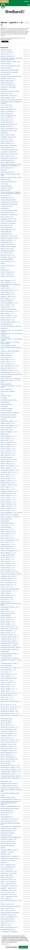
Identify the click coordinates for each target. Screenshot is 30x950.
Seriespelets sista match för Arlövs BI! (9, 204)
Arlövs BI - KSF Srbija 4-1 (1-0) (7, 143)
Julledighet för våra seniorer (7, 408)
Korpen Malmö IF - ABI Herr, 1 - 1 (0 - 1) (9, 634)
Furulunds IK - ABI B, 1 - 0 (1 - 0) (7, 544)
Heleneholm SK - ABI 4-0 (6, 395)
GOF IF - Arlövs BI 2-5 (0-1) (6, 105)
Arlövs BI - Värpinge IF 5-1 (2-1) (7, 167)
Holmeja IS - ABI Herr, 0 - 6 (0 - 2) (8, 619)
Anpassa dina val (6, 944)
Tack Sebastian (4, 328)
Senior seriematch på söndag (7, 212)
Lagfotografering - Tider (6, 781)
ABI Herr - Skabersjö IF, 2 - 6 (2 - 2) (8, 280)
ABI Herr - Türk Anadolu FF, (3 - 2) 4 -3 (9, 748)
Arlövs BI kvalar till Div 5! (6, 723)
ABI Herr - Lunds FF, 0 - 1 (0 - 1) (7, 611)
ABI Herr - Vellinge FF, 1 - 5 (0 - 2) (8, 455)
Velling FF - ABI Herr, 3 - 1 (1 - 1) (7, 676)
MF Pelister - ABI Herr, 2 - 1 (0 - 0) (8, 319)
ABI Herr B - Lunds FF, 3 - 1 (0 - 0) (8, 446)
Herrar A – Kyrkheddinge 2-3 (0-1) (8, 866)
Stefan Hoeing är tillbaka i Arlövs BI (8, 417)
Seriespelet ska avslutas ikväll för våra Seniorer (11, 76)
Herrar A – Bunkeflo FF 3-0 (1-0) (8, 921)
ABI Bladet (3, 847)
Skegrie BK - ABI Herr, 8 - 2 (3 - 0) (8, 423)
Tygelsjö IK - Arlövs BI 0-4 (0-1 (7, 82)
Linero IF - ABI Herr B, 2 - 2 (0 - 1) (8, 438)
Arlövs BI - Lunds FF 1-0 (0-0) (7, 248)
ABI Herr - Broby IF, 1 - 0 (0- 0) (7, 529)
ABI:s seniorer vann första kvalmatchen (9, 72)
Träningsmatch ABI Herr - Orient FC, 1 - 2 (9, 638)
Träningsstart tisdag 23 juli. (7, 457)
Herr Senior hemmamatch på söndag (9, 210)
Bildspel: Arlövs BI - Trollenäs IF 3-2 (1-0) (9, 154)
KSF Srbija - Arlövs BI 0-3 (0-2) (7, 122)
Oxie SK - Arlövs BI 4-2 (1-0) (7, 117)
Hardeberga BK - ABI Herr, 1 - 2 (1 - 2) (9, 578)
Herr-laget (3, 795)
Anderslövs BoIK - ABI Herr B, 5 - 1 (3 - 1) (9, 421)
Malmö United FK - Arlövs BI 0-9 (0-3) (9, 145)
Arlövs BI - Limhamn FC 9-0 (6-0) (8, 134)
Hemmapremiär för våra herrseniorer (9, 181)
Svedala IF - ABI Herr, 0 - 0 (6, 593)
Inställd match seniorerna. (6, 355)
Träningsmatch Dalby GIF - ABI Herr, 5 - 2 (9, 636)
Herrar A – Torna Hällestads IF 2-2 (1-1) (9, 916)
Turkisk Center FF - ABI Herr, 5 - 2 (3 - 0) (9, 370)
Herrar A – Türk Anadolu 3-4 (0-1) (8, 910)
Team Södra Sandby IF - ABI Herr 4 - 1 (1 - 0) (10, 322)
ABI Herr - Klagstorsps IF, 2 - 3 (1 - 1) (8, 436)
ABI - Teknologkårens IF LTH (7, 810)
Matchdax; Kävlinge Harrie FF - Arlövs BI (9, 238)
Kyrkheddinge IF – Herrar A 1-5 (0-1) (8, 890)
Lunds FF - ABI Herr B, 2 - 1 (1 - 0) (8, 497)
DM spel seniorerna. (5, 269)
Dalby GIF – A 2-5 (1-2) (6, 925)
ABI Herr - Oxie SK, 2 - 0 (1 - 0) (7, 586)
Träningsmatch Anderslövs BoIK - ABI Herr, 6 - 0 (11, 776)
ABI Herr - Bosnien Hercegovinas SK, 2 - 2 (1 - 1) (11, 693)
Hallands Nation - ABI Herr (6, 835)
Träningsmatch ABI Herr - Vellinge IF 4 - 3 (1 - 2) (11, 771)
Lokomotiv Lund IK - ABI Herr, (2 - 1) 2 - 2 (9, 727)
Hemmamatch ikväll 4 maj (6, 233)
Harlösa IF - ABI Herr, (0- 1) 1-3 (7, 754)
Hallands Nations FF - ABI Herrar (8, 832)
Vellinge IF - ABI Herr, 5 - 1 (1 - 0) (8, 691)
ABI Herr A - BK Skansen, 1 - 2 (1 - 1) (8, 495)
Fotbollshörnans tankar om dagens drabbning (11, 826)
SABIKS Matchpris (5, 208)
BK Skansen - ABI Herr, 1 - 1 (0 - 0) (8, 448)
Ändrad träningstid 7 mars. (6, 518)
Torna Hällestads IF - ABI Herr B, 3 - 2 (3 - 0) (10, 607)
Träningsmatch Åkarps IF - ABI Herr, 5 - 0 (9, 653)
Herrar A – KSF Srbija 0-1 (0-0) (7, 892)
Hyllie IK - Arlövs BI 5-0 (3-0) (7, 141)
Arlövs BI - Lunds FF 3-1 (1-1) (7, 54)
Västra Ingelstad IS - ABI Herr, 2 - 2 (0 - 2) (9, 290)
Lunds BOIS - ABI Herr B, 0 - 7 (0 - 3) (8, 493)
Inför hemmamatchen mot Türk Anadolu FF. (10, 912)
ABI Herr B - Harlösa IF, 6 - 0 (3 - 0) (8, 595)
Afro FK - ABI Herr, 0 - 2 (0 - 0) (7, 542)
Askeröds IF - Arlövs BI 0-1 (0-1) (8, 56)
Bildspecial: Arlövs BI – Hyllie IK (8, 482)
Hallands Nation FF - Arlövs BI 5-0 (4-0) (9, 214)
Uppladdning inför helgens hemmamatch (10, 589)
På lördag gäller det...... (6, 337)
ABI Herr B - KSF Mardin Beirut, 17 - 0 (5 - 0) (10, 540)
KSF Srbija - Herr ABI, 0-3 (6, 763)
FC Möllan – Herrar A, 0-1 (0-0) (7, 904)
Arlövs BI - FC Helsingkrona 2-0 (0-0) (9, 221)
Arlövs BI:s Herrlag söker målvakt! (8, 199)
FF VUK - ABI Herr (4, 183)
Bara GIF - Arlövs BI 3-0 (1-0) (7, 225)
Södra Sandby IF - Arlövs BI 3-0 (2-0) (9, 151)
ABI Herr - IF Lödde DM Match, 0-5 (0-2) (9, 759)
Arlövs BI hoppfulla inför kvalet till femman (10, 808)
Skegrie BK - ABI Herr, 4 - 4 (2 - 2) (8, 686)
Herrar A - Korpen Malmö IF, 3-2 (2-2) (9, 821)
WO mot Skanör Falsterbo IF (7, 300)
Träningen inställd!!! (5, 521)
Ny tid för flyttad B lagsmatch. (7, 546)
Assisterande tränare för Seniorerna (8, 414)
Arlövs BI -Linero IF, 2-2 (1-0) (7, 812)
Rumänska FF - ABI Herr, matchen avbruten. (10, 351)
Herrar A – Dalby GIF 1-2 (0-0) (7, 908)
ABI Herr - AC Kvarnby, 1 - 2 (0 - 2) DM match (10, 516)
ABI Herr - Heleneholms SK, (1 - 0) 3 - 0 (9, 752)
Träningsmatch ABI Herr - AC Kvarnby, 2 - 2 (10, 658)
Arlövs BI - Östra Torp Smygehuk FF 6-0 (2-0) (10, 65)
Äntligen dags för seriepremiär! (7, 250)
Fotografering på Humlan (6, 655)
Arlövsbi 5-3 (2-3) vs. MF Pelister (8, 391)
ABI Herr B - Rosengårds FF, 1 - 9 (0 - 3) (9, 431)
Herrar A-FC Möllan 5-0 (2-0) (7, 875)
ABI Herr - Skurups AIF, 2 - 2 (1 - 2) (8, 451)
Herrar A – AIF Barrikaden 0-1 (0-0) (8, 883)
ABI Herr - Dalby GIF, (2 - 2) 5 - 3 (7, 725)
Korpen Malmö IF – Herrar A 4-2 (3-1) (9, 894)
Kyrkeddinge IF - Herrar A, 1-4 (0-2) (8, 744)
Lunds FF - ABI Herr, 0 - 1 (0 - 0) (7, 559)
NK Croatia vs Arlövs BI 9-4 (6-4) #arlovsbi (10, 412)
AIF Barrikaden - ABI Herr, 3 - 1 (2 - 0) (8, 695)
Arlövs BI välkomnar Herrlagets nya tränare (10, 793)
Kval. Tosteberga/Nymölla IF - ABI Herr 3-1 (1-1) (11, 799)
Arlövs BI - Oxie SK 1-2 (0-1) (7, 139)
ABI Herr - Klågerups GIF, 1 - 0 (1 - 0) (8, 282)
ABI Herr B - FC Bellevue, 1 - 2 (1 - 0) (8, 617)
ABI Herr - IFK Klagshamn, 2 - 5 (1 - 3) (9, 444)
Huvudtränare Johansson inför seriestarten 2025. (11, 99)
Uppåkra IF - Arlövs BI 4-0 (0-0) (7, 244)
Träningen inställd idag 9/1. (7, 404)
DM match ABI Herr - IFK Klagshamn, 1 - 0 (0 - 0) (11, 769)
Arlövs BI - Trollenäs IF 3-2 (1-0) (7, 156)
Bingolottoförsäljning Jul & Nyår (8, 797)
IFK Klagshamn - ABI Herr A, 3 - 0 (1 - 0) (9, 491)
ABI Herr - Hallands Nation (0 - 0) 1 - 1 (9, 757)
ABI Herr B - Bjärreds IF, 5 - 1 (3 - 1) (8, 474)
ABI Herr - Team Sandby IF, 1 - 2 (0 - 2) (9, 315)
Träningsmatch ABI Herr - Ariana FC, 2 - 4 (9, 645)
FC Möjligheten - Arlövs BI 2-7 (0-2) (8, 137)
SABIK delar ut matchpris (6, 49)
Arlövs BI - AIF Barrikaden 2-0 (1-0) (8, 85)
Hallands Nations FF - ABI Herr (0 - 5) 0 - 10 (10, 740)
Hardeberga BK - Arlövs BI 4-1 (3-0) (8, 219)
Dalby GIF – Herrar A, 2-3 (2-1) (7, 877)
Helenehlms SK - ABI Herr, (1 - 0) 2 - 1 (9, 735)
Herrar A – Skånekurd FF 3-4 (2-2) (8, 864)
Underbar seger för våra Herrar (7, 172)
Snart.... (2, 393)
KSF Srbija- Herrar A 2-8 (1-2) (7, 869)
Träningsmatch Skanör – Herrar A (8, 860)
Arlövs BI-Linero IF (5, 814)
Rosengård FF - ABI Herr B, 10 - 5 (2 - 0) (9, 484)
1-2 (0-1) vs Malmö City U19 (7, 389)
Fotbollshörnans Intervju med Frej (8, 830)
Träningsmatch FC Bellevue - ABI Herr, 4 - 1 (10, 643)
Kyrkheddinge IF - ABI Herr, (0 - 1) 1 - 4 (9, 746)
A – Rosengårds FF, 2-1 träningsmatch (9, 931)
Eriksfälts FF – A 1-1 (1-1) (6, 923)
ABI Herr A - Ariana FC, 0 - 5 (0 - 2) (8, 463)
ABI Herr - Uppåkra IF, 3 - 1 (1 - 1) (8, 298)
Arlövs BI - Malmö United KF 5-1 (8, 80)
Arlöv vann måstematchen (6, 665)
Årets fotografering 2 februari (7, 523)
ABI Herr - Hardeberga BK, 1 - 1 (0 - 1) (9, 630)
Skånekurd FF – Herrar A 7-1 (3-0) (8, 888)
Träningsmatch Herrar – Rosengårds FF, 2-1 (10, 856)
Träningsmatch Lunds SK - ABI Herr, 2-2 (9, 783)
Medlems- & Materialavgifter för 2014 (9, 927)
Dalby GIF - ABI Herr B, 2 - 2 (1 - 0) (8, 621)
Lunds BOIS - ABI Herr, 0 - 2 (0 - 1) (8, 567)
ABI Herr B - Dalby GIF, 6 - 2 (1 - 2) (8, 557)
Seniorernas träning (5, 402)
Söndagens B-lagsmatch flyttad (8, 555)
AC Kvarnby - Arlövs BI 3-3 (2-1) (7, 265)
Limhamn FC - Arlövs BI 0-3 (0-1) (8, 111)
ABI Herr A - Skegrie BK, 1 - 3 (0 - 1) (8, 468)
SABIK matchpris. (4, 132)
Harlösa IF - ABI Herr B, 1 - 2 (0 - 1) (8, 533)
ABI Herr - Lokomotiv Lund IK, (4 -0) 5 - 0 (9, 742)
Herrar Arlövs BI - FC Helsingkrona (8, 223)
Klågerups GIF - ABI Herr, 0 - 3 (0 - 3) (8, 296)
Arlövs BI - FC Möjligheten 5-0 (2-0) (8, 115)
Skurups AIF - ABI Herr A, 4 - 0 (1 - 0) (8, 499)
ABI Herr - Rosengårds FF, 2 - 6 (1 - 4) (9, 688)
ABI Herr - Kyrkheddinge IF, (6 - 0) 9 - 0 (9, 729)
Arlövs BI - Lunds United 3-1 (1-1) (8, 240)
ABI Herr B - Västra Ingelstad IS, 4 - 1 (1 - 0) (10, 425)
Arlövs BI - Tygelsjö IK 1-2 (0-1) (7, 147)
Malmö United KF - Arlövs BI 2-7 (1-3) (9, 95)
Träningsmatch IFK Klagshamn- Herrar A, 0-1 (10, 858)
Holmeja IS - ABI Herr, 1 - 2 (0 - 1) (8, 307)
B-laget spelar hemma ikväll (7, 597)
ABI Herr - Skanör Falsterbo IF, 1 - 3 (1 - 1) (10, 311)
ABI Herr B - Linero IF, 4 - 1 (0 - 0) (8, 489)
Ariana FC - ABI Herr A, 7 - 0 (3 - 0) (8, 510)
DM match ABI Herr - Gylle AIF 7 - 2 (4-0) (9, 711)
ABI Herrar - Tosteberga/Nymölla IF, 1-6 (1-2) (10, 806)
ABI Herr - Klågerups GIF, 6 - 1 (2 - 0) (8, 552)
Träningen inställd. (5, 609)
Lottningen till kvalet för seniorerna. (8, 345)
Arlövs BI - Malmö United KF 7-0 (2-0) (9, 124)
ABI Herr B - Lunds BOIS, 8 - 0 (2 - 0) (8, 442)
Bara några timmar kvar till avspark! (8, 246)
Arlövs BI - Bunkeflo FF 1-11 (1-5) (8, 261)
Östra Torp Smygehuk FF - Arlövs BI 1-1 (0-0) (10, 61)
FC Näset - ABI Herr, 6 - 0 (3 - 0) (7, 292)
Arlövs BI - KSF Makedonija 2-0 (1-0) (8, 109)
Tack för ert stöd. (4, 406)
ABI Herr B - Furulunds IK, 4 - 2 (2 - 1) (8, 565)
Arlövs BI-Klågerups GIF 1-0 (7, 816)
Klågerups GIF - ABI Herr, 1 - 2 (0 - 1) (8, 368)
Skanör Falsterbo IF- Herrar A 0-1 (8, 919)
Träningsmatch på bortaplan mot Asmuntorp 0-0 (11, 374)
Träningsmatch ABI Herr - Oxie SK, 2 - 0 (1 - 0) (10, 372)
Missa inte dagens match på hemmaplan (10, 70)
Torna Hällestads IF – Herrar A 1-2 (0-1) (9, 886)
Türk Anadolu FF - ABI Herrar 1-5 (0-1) (9, 839)
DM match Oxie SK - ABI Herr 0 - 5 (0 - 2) (9, 709)
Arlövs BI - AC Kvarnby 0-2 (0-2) (7, 272)
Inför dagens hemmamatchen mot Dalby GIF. (10, 906)
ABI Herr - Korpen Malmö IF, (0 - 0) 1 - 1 (9, 733)
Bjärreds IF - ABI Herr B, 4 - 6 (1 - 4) (8, 584)
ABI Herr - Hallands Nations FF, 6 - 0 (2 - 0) (10, 572)
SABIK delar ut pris (5, 434)
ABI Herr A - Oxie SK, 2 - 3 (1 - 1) (7, 476)
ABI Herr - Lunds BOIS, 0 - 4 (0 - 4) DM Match (10, 378)
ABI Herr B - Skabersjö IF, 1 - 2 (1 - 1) (8, 461)
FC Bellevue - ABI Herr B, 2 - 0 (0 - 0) (8, 531)
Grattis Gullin (3, 862)
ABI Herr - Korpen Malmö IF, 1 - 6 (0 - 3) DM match (11, 512)
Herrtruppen (3, 419)
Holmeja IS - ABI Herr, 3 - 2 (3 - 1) (8, 361)
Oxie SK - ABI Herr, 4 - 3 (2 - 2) (7, 429)
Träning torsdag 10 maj (6, 615)
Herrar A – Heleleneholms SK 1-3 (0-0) (9, 896)
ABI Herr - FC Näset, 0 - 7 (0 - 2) (7, 305)
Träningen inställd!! (5, 651)
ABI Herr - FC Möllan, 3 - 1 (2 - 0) (7, 548)
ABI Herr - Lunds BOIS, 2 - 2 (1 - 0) (8, 624)
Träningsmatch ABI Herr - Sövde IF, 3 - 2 (9, 641)
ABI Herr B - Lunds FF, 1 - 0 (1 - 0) (8, 632)
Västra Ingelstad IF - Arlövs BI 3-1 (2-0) (9, 158)
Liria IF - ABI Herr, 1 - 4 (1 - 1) (7, 671)
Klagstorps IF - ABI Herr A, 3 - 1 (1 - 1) (9, 480)
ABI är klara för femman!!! (6, 720)
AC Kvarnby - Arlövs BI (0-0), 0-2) (8, 841)
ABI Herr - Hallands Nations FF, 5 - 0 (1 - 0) (10, 365)
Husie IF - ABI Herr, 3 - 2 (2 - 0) (7, 699)
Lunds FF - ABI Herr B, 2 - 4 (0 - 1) (8, 580)
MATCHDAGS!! (4, 170)
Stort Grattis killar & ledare (6, 718)
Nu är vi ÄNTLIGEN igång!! (6, 324)
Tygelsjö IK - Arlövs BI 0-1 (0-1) (7, 126)
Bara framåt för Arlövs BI (6, 68)
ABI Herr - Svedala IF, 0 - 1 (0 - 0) (8, 359)
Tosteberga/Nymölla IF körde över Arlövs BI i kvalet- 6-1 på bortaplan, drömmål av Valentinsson (10, 803)
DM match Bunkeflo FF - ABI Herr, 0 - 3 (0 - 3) (10, 765)
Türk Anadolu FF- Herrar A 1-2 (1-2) (8, 879)
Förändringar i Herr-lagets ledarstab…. (9, 309)
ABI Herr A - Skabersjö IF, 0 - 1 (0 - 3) (8, 508)
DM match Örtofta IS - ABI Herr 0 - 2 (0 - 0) (10, 713)
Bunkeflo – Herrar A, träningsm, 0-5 (8, 881)
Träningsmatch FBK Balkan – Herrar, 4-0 (9, 849)
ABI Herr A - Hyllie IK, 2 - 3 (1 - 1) (7, 487)
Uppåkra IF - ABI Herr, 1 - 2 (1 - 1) (8, 288)
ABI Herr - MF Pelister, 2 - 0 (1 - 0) (8, 294)
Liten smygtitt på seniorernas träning (9, 400)
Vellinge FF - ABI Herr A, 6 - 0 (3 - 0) (8, 504)
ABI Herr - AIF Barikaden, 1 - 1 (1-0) (8, 669)
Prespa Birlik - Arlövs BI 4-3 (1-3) (8, 78)
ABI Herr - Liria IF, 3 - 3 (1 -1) (7, 697)
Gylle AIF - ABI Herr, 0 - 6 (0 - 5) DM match (10, 514)
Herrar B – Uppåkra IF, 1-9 (6, 898)
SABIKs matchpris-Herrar (6, 186)
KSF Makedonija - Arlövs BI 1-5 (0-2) (8, 130)
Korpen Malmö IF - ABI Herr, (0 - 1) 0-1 (9, 750)
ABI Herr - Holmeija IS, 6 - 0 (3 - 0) (8, 563)
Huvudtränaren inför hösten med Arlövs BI (10, 91)
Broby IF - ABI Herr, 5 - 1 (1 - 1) (7, 525)
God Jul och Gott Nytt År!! (6, 410)
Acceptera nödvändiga (11, 947)
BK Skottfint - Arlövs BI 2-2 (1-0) (7, 255)
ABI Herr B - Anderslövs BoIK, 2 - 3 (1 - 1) (9, 465)
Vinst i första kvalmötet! (6, 527)
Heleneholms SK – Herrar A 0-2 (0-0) (9, 873)
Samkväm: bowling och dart (7, 113)
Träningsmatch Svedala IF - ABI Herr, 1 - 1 (10, 663)
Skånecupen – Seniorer (6, 854)
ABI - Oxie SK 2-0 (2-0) (5, 195)
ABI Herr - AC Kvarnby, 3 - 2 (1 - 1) (8, 363)
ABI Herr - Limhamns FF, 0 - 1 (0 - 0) (8, 704)
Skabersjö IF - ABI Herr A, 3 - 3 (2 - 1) (9, 459)
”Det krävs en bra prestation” (7, 52)
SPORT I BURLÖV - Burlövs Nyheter (8, 87)
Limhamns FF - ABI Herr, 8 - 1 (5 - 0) (8, 682)
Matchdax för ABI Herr (5, 190)
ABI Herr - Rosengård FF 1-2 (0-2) (8, 761)
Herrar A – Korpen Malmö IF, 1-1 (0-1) (9, 871)
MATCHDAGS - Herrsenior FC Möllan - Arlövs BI (11, 177)
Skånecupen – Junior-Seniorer (7, 852)
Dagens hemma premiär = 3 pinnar (8, 843)
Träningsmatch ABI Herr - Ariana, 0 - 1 (9, 576)
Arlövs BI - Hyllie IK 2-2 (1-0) (7, 120)
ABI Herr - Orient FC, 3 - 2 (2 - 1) (7, 353)
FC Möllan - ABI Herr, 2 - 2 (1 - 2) (7, 601)
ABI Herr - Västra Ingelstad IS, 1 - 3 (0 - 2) (9, 302)
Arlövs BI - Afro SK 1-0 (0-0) (7, 93)
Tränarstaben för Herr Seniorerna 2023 (9, 202)
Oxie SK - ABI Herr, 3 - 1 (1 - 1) (7, 535)
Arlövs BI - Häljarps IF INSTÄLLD (8, 162)
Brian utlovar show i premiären (7, 845)
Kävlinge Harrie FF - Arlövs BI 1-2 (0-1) (9, 236)
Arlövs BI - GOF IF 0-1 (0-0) (6, 107)
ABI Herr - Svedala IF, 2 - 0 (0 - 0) (8, 538)
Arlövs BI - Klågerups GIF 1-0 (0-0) (8, 229)
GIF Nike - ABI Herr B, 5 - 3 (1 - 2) (8, 561)
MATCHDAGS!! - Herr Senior (7, 188)
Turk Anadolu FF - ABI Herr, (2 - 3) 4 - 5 (9, 731)
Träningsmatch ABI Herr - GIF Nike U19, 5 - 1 (10, 649)
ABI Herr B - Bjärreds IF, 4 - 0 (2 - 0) (8, 569)
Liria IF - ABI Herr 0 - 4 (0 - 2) (7, 357)
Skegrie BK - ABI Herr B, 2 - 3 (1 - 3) (8, 453)
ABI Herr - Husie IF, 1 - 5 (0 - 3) (7, 680)
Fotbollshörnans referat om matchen (9, 828)
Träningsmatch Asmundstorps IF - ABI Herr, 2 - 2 (11, 647)
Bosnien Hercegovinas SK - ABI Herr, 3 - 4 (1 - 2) (11, 667)
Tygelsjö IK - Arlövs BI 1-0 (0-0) (7, 276)
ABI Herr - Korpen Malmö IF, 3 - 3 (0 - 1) (9, 582)
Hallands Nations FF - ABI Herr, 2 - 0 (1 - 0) (10, 628)
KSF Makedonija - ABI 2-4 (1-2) (7, 197)
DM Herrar (3, 263)
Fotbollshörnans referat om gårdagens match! (11, 837)
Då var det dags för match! (6, 227)
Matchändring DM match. (6, 384)
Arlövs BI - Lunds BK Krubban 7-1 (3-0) (9, 128)
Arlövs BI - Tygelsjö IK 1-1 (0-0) (7, 97)
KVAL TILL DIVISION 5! (5, 74)
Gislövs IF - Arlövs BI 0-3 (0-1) (7, 274)
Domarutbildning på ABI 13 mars (8, 929)
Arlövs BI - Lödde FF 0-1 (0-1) (7, 216)
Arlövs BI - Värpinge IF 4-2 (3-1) (7, 160)
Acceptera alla (23, 947)
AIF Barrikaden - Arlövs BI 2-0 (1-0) (8, 257)
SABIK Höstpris (4, 89)
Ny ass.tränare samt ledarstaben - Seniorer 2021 (11, 326)
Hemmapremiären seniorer (6, 242)
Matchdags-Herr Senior (6, 179)
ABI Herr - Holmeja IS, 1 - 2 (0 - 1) (8, 313)
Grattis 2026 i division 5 (6, 63)
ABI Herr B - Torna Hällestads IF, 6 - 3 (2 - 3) (10, 550)
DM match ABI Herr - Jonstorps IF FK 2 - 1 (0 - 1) (11, 707)
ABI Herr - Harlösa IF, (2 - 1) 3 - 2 (7, 737)
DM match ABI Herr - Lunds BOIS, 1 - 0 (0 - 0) (10, 767)
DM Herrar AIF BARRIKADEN (7, 259)
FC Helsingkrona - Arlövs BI (7, 206)
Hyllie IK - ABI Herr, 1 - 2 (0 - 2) (7, 440)
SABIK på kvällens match (6, 231)
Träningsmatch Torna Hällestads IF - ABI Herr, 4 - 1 (12, 574)
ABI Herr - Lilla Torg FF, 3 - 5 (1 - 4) (8, 684)
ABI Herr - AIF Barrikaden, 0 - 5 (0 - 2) (9, 427)
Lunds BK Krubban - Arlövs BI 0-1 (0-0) (9, 149)
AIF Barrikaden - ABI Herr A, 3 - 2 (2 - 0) (9, 472)
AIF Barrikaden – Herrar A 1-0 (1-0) (8, 914)
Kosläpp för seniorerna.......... (7, 376)
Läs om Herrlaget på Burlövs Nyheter (9, 678)
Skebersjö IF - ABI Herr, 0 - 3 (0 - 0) (8, 317)
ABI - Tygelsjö (4, 397)
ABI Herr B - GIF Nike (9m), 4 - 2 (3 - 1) (9, 626)
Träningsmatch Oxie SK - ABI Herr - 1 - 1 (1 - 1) (11, 773)
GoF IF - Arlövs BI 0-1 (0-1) (6, 253)
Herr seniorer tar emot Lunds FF (8, 613)
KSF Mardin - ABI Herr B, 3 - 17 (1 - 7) (9, 591)
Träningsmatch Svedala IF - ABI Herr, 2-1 (9, 785)
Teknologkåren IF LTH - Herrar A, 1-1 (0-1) (10, 819)
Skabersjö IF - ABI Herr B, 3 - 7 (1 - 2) (8, 506)
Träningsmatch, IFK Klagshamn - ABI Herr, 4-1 (10, 787)
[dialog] (15, 941)
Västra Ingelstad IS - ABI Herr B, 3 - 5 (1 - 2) (10, 470)
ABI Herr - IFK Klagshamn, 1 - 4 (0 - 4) (9, 674)
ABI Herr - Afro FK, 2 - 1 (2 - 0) (7, 599)
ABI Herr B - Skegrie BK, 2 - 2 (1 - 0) (8, 501)
